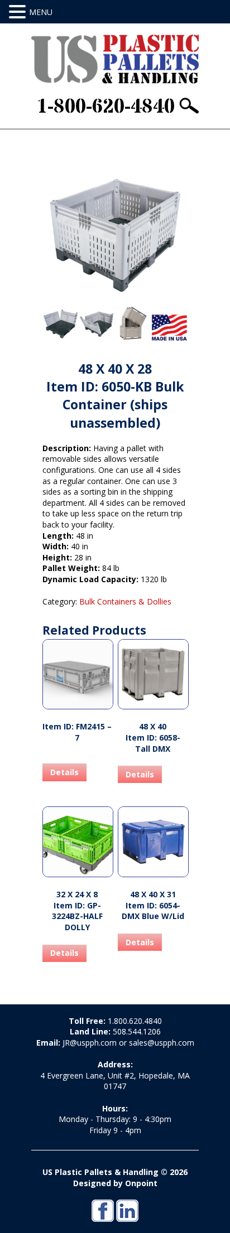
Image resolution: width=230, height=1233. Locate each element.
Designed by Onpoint (115, 1183)
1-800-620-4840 (105, 107)
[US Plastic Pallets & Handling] (115, 59)
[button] (19, 12)
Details (64, 772)
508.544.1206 (137, 1031)
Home (52, 135)
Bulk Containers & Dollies (111, 135)
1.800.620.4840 (135, 1021)
